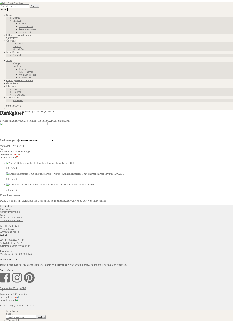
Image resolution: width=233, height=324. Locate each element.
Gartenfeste (12, 38)
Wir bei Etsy (19, 49)
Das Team (18, 43)
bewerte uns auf (8, 157)
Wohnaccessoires (27, 29)
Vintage (16, 18)
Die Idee (17, 46)
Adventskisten (26, 32)
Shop (9, 15)
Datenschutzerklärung (11, 217)
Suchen (34, 6)
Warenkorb (12, 320)
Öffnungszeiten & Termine (19, 35)
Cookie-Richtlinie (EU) (11, 220)
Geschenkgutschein (9, 231)
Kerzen (22, 23)
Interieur (17, 20)
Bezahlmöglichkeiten (10, 226)
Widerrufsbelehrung (10, 211)
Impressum (5, 209)
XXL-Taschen (26, 26)
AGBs (3, 214)
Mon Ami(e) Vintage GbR (13, 145)
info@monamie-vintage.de (16, 245)
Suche (9, 313)
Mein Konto (12, 52)
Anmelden (18, 55)
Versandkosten (7, 229)
